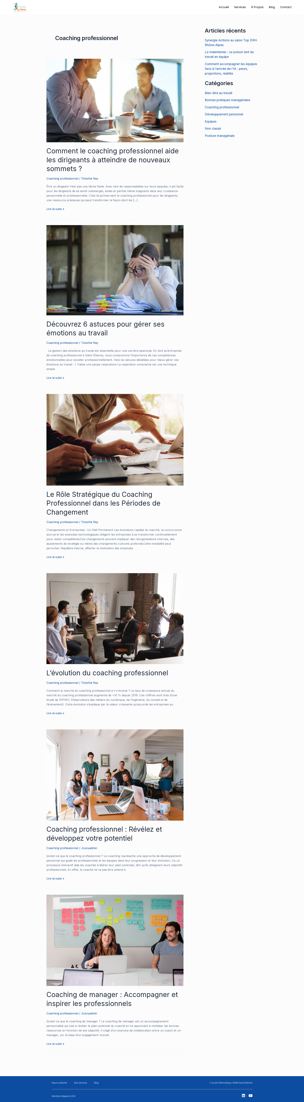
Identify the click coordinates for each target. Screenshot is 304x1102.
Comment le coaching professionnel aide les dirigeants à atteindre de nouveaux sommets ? (112, 160)
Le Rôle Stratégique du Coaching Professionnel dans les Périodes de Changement (103, 503)
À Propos (257, 7)
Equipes (210, 121)
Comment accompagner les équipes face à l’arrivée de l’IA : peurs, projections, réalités (231, 68)
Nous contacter (59, 1082)
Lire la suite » (55, 209)
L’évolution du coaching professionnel (107, 673)
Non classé (213, 128)
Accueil (224, 7)
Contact (286, 7)
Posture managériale (220, 136)
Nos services (80, 1082)
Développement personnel (224, 114)
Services (240, 7)
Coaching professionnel (62, 178)
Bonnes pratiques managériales (227, 100)
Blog (272, 7)
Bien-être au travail (218, 93)
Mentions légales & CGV (64, 1096)
